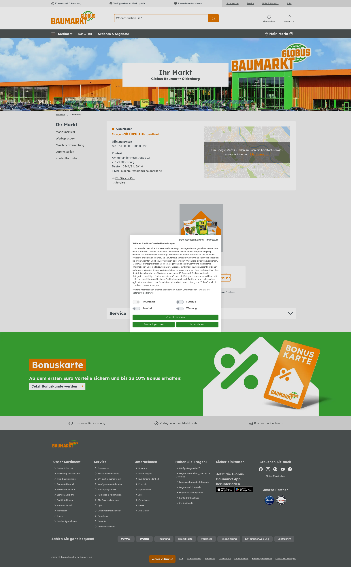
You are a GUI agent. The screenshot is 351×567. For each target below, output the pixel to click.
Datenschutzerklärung (191, 240)
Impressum (212, 240)
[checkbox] (136, 302)
